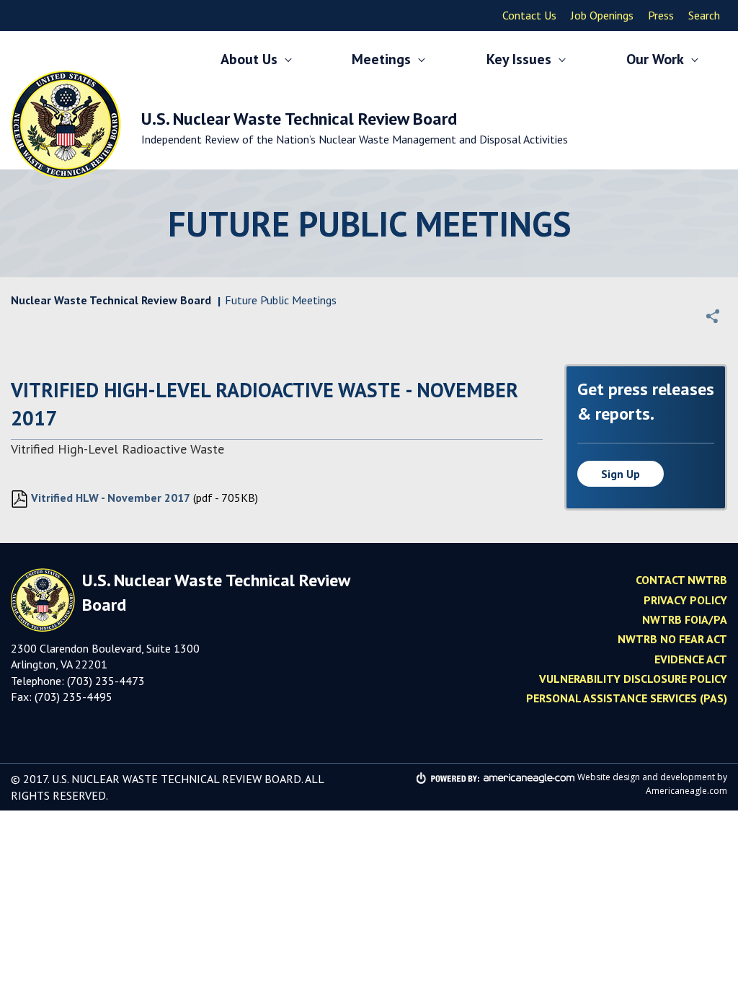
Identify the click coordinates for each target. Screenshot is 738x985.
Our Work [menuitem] (655, 59)
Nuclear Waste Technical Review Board (111, 300)
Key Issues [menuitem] (518, 59)
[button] (713, 316)
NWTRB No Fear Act (672, 639)
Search (704, 15)
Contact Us (529, 15)
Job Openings (602, 15)
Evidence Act (690, 659)
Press (661, 15)
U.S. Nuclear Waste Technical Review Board (354, 126)
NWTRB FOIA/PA (684, 619)
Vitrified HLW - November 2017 (109, 497)
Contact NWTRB (681, 580)
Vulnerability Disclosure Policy (633, 678)
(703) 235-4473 (106, 680)
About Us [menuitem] (249, 59)
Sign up (620, 474)
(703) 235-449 (70, 696)
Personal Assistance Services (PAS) (626, 698)
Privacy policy (685, 600)
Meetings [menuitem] (381, 59)
